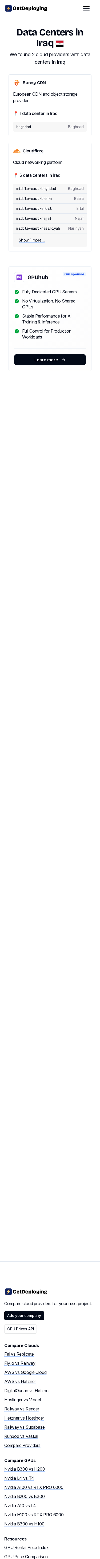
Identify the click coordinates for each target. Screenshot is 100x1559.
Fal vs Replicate (19, 1354)
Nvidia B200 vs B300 (24, 1496)
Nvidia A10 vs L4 (20, 1505)
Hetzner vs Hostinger (24, 1418)
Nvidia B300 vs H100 (24, 1523)
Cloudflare (33, 150)
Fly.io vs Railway (19, 1363)
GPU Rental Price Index (26, 1547)
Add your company (24, 1315)
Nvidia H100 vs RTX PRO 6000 (34, 1514)
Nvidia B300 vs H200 (24, 1469)
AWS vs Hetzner (20, 1381)
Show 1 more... (32, 240)
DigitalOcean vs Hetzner (27, 1390)
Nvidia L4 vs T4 (19, 1478)
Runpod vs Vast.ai (21, 1436)
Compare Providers (22, 1445)
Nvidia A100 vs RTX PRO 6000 (33, 1487)
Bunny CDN (34, 82)
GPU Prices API (20, 1329)
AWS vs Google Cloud (25, 1372)
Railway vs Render (21, 1409)
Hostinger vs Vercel (22, 1399)
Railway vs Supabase (24, 1427)
